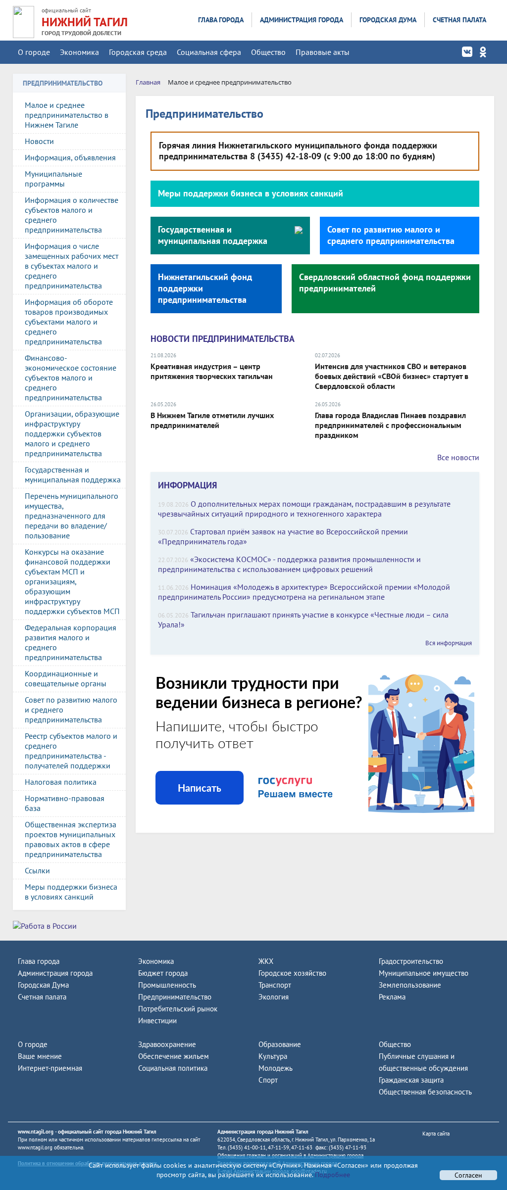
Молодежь (275, 1068)
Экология (273, 996)
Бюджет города (163, 973)
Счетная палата (459, 19)
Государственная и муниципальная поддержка (73, 474)
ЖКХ (265, 961)
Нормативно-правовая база (64, 803)
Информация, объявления (70, 157)
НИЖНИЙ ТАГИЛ (85, 22)
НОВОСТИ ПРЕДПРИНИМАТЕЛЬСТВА (223, 338)
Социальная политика (172, 1068)
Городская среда (138, 52)
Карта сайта (436, 1133)
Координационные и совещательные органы (65, 678)
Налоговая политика (61, 782)
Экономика (79, 52)
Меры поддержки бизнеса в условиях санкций (71, 892)
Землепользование (410, 985)
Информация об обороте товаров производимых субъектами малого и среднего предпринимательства (69, 321)
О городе (34, 52)
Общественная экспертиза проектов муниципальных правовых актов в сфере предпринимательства (70, 839)
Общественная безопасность (425, 1091)
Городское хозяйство (292, 973)
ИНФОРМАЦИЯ (187, 485)
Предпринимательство (174, 996)
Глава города (221, 19)
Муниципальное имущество (423, 973)
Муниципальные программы (53, 179)
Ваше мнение (40, 1056)
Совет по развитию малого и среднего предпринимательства (71, 709)
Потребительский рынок (177, 1008)
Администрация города (301, 19)
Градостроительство (411, 961)
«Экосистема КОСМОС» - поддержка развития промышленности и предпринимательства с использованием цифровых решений (289, 564)
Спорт (268, 1080)
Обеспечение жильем (173, 1056)
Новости (39, 141)
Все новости (458, 457)
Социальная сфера (209, 52)
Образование (279, 1044)
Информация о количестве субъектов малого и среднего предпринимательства (71, 215)
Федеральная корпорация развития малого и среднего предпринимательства (70, 642)
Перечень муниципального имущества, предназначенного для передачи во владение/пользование (71, 515)
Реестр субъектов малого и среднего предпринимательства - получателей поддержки (71, 750)
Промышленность (167, 985)
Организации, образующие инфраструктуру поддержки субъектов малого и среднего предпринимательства (72, 433)
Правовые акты (323, 52)
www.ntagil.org (35, 1131)
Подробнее (331, 1174)
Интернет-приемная (50, 1068)
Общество (268, 52)
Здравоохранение (167, 1044)
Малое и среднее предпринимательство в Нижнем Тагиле (66, 115)
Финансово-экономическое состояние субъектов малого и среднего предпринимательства (70, 377)
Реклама (392, 996)
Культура (272, 1056)
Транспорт (274, 985)
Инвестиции (157, 1020)
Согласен (468, 1175)
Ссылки (37, 870)
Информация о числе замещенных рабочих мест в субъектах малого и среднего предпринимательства (71, 265)
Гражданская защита (411, 1080)
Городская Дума (387, 19)
